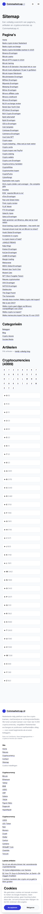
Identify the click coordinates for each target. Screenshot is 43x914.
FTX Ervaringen (8, 210)
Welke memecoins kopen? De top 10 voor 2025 (20, 315)
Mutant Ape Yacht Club (11, 269)
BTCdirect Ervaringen (10, 110)
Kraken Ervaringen (9, 249)
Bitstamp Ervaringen (10, 87)
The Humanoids (8, 296)
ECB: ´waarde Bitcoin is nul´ (13, 193)
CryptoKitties (7, 167)
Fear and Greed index (10, 200)
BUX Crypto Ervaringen (11, 113)
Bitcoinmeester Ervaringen (12, 77)
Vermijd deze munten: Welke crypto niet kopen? (21, 299)
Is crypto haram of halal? (12, 239)
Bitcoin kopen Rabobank (12, 73)
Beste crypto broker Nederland (14, 43)
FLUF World (6, 206)
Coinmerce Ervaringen (11, 134)
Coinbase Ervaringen (10, 130)
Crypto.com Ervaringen (11, 160)
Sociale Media (7, 339)
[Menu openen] (38, 4)
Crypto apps (7, 140)
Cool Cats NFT (8, 137)
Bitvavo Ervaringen (9, 100)
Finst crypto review (9, 203)
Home (4, 40)
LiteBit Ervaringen (9, 256)
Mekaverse (6, 263)
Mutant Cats (7, 273)
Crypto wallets (8, 157)
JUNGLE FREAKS (9, 242)
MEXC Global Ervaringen (12, 266)
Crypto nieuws (8, 336)
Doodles (5, 190)
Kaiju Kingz (6, 246)
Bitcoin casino (7, 56)
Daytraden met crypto (11, 181)
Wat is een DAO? (9, 303)
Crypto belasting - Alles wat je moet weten (19, 144)
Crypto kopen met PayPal (12, 150)
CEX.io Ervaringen (9, 124)
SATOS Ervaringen (9, 286)
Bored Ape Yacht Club (11, 107)
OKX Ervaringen (8, 283)
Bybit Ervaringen (8, 120)
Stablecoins (6, 289)
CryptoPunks (7, 174)
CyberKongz (7, 177)
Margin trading (8, 259)
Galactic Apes (7, 213)
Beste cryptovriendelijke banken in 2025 (18, 50)
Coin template (7, 127)
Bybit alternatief (8, 117)
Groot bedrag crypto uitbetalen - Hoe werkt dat (21, 226)
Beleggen (6, 329)
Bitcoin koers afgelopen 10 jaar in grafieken (19, 70)
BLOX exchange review (11, 103)
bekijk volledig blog (22, 351)
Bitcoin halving (8, 63)
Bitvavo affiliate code (10, 93)
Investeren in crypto (10, 236)
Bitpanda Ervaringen (10, 83)
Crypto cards (7, 147)
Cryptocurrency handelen (12, 164)
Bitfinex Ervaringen (9, 80)
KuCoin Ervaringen (9, 252)
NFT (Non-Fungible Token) (12, 276)
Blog (4, 333)
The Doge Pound (9, 293)
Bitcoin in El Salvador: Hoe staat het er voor (19, 67)
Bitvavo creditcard (9, 97)
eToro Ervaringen (9, 196)
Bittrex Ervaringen (9, 90)
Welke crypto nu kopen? (11, 312)
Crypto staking (8, 154)
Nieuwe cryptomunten (11, 279)
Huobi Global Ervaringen (11, 232)
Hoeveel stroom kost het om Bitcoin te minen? (20, 229)
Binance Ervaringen (9, 53)
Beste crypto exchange (11, 46)
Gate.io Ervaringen (9, 217)
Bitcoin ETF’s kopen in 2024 (13, 60)
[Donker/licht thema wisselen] (33, 4)
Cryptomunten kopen (10, 171)
